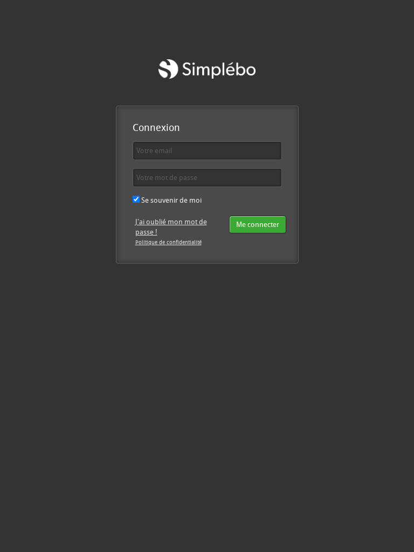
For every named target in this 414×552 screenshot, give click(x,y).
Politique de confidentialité (168, 242)
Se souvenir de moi (171, 200)
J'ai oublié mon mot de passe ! (171, 227)
